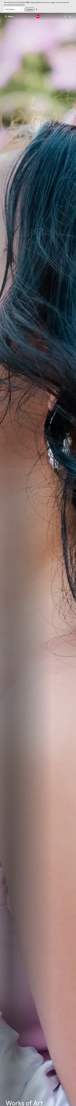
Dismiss (37, 9)
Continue (29, 9)
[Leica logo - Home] (38, 16)
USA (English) (10, 9)
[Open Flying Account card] (70, 16)
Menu (10, 16)
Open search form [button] (65, 16)
